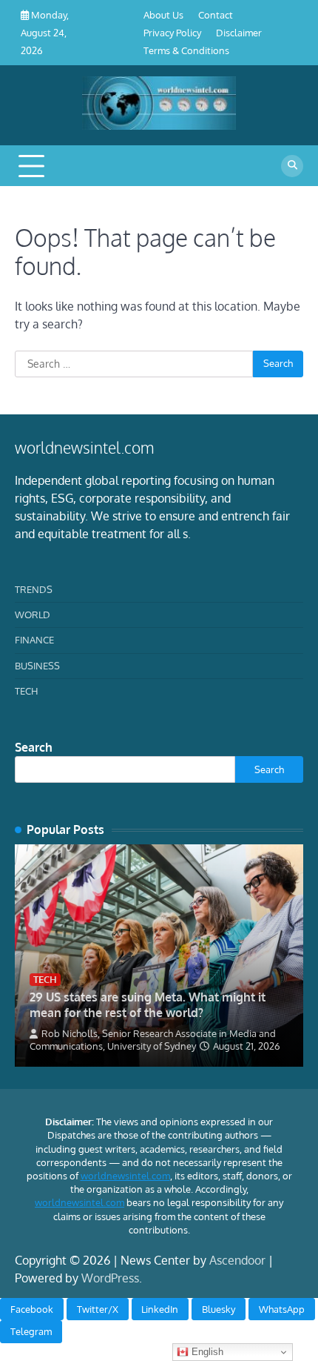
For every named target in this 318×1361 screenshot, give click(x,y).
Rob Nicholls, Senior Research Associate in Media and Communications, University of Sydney (153, 1039)
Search (34, 747)
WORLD (32, 614)
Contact (215, 15)
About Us (163, 15)
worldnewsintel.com (125, 1176)
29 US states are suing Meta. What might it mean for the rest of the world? (147, 1005)
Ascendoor (237, 1260)
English (206, 1351)
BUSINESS (37, 666)
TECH (26, 691)
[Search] (292, 166)
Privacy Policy (172, 33)
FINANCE (34, 640)
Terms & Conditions (186, 50)
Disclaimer (239, 33)
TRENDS (34, 589)
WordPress (110, 1278)
